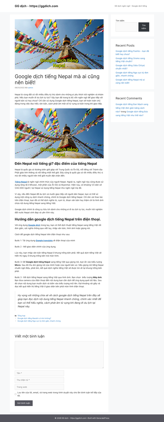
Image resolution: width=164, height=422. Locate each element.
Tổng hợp (21, 316)
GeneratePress (102, 418)
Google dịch (34, 225)
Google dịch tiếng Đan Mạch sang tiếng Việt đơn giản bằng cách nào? (132, 108)
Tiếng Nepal (21, 182)
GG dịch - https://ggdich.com (36, 6)
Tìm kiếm (120, 20)
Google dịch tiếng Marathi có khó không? (34, 318)
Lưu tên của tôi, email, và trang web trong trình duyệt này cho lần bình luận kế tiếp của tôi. (59, 394)
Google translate (44, 240)
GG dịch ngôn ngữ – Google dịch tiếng (131, 6)
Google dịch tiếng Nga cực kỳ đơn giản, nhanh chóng (39, 321)
